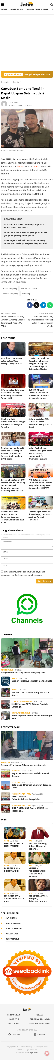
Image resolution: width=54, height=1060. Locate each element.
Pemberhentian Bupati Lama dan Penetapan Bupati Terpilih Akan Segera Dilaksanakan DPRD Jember (12, 453)
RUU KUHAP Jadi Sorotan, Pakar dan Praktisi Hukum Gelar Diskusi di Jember (39, 394)
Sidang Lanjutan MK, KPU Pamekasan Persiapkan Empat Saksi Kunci (40, 423)
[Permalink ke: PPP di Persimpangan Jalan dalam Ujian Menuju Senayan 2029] (13, 349)
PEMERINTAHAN (7, 670)
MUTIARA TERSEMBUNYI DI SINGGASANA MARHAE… (36, 872)
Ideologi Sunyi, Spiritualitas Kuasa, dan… (14, 898)
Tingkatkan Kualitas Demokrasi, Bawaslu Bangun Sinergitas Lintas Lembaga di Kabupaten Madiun (38, 363)
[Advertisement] (27, 42)
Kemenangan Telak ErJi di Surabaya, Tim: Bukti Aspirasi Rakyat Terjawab (39, 515)
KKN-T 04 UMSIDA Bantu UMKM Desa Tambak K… (30, 809)
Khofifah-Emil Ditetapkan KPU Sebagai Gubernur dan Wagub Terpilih (13, 423)
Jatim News (11, 918)
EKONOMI (15, 701)
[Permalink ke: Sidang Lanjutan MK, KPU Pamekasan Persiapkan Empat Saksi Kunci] (40, 410)
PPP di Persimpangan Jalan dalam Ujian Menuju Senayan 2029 (11, 361)
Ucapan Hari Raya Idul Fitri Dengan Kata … (32, 682)
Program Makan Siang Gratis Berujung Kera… (24, 672)
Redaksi (40, 1015)
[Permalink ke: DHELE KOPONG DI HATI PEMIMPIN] (15, 833)
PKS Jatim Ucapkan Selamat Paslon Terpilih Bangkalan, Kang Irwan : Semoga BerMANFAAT (40, 483)
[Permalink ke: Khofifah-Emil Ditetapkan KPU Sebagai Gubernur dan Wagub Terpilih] (13, 410)
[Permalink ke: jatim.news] (4, 103)
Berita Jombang (13, 923)
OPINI (6, 841)
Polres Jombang (14, 928)
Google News (32, 1052)
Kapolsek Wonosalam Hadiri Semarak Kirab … (30, 774)
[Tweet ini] (36, 305)
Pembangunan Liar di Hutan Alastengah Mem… (32, 717)
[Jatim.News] (27, 4)
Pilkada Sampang (10, 293)
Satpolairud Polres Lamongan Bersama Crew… (31, 786)
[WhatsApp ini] (50, 305)
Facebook (16, 1034)
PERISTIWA (5, 762)
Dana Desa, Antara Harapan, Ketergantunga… (38, 898)
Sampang (26, 293)
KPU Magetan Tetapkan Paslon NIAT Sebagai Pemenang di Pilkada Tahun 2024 (12, 394)
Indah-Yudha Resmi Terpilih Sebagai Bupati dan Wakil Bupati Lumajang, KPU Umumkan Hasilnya (40, 453)
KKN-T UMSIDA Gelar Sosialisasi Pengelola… (26, 798)
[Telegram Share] (43, 305)
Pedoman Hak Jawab (40, 1019)
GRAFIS (14, 678)
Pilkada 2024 (12, 933)
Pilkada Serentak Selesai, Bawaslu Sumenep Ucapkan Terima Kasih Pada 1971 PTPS (13, 319)
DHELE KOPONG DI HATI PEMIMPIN (13, 845)
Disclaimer (13, 1023)
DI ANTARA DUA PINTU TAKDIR (12, 869)
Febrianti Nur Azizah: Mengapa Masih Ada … (31, 694)
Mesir (36, 166)
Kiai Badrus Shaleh (29, 288)
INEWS (14, 690)
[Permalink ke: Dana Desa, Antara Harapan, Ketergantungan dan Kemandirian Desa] (39, 885)
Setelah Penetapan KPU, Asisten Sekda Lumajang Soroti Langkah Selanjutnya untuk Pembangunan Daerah (13, 485)
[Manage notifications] (47, 1053)
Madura (20, 166)
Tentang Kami (14, 1015)
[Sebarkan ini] (30, 305)
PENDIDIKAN (16, 794)
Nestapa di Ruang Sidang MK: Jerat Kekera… (37, 846)
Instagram (41, 1034)
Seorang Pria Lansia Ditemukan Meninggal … (24, 765)
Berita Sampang (10, 288)
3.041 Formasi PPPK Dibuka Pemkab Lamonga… (30, 705)
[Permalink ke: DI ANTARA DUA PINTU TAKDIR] (15, 858)
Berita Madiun (13, 939)
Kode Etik (14, 1019)
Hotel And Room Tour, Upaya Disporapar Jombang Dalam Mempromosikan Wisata (40, 319)
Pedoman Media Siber (39, 1023)
